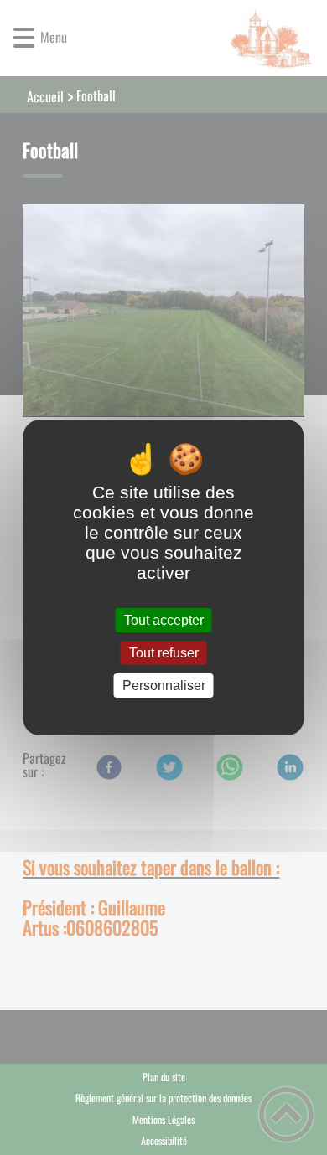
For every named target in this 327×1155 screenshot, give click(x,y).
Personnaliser (163, 685)
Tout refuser (164, 653)
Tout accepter (164, 620)
